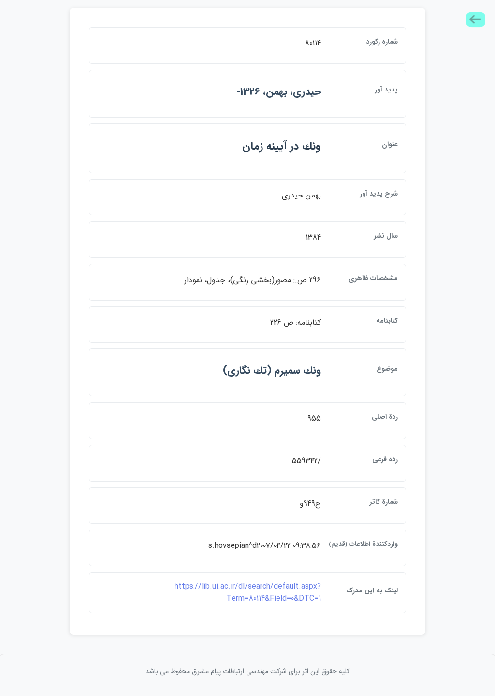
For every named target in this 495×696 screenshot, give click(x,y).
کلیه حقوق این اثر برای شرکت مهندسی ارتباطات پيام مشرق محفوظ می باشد (247, 671)
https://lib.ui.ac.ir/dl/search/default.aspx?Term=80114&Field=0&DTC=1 (248, 592)
